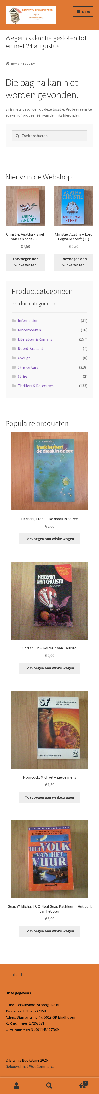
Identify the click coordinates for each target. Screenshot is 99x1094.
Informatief (27, 320)
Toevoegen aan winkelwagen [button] (25, 261)
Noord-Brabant (30, 348)
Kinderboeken (29, 329)
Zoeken (49, 1086)
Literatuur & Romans (35, 339)
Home (15, 63)
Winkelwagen (76, 1081)
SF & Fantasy (28, 367)
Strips (23, 376)
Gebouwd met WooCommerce (30, 1066)
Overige (24, 357)
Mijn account (16, 1086)
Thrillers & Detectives (36, 385)
